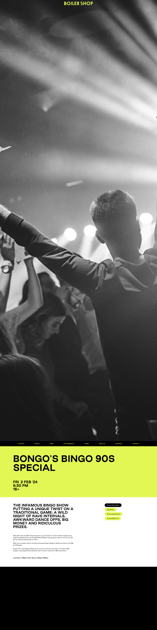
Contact (118, 443)
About (37, 443)
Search (136, 443)
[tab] (113, 505)
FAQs (87, 443)
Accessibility (68, 443)
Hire (51, 443)
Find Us (102, 443)
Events (21, 443)
